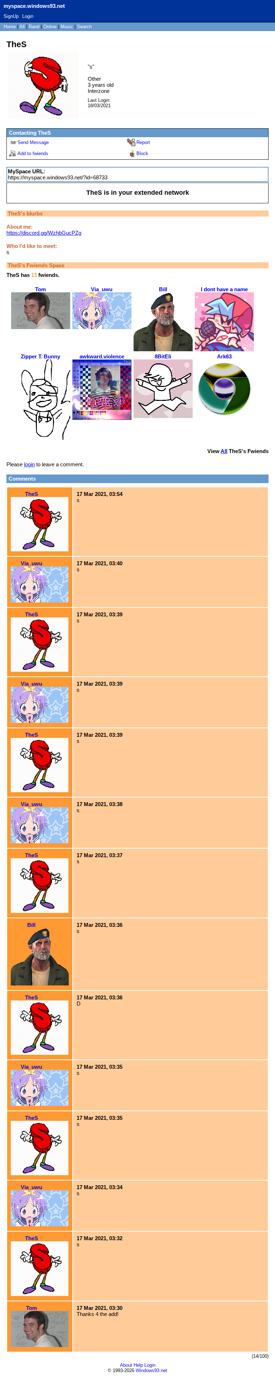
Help (138, 1365)
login (29, 464)
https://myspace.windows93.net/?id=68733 (57, 177)
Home (10, 26)
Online (50, 26)
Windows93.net (151, 1370)
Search (84, 26)
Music (67, 26)
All (22, 26)
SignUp (11, 16)
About (126, 1365)
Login (27, 16)
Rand (34, 26)
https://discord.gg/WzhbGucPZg (43, 233)
